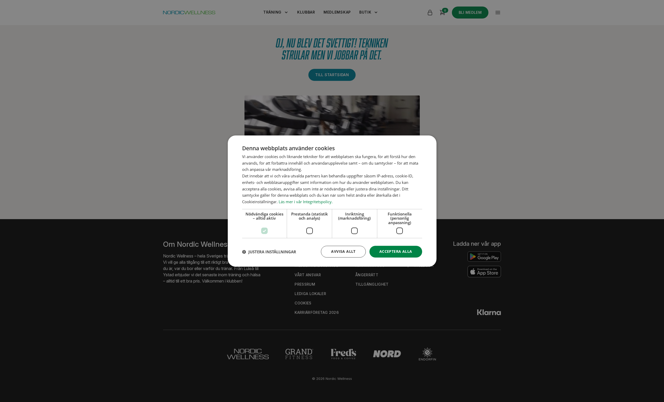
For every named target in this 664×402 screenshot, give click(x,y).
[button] (269, 252)
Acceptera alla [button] (395, 251)
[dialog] (332, 201)
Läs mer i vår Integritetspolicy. (306, 201)
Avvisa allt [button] (343, 251)
